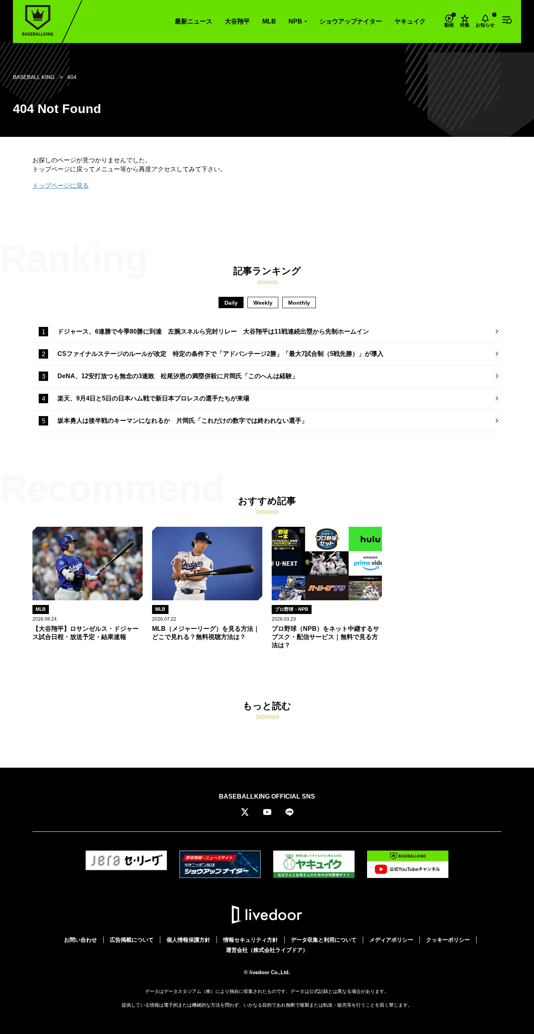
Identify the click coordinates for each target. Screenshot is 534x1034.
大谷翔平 (237, 21)
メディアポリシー (391, 940)
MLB (269, 21)
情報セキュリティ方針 (250, 940)
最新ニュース (193, 21)
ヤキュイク (410, 21)
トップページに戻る (60, 185)
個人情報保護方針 (188, 940)
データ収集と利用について (324, 940)
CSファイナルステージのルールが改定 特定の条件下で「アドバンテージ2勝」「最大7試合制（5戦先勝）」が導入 (220, 353)
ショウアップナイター (350, 21)
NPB (295, 21)
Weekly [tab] (262, 303)
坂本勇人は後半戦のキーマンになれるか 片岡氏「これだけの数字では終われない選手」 (182, 420)
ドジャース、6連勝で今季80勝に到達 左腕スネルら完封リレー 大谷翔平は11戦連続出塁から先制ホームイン (213, 331)
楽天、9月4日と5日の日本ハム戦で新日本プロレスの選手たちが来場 (153, 398)
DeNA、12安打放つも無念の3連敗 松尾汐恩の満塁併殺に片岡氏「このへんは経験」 (177, 376)
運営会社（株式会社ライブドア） (267, 950)
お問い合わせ (80, 940)
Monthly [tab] (299, 303)
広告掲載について (132, 940)
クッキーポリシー (448, 940)
